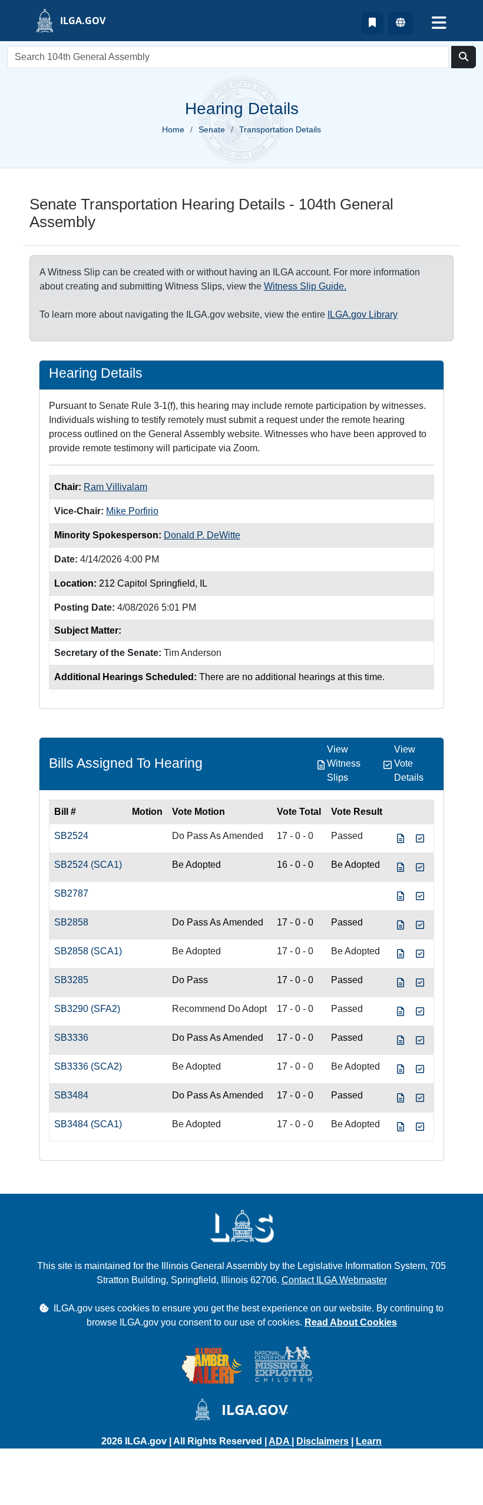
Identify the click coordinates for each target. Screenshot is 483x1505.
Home (173, 129)
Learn (369, 1441)
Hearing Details (96, 373)
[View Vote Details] (420, 839)
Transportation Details (280, 129)
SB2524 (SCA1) (88, 865)
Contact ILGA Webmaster (334, 1280)
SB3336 (71, 1038)
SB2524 (71, 836)
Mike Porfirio (132, 511)
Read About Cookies (351, 1322)
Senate (212, 129)
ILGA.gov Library (362, 314)
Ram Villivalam (115, 487)
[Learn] (372, 23)
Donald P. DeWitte (202, 535)
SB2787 (71, 893)
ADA (280, 1441)
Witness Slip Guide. (305, 286)
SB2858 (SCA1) (88, 951)
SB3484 (71, 1095)
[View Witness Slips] (400, 839)
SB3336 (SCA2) (88, 1066)
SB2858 (71, 922)
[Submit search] (463, 57)
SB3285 (71, 980)
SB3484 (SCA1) (88, 1124)
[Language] (400, 23)
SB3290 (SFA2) (87, 1009)
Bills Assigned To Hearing (126, 763)
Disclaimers (322, 1441)
